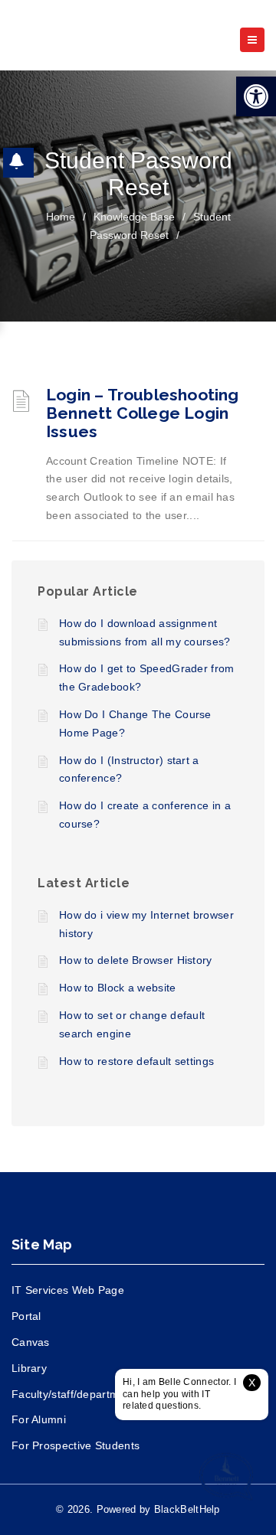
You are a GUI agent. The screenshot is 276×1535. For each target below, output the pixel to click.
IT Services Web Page (68, 1290)
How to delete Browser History (135, 960)
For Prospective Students (76, 1445)
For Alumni (39, 1419)
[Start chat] (226, 1477)
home (60, 217)
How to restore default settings (136, 1061)
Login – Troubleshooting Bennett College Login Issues (142, 413)
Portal (26, 1316)
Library (29, 1368)
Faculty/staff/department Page (88, 1394)
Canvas (31, 1342)
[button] (256, 96)
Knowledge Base (134, 217)
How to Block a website (117, 987)
